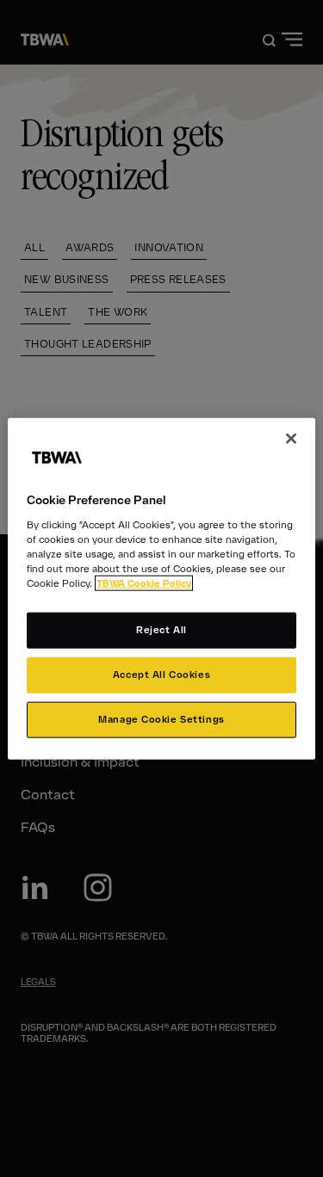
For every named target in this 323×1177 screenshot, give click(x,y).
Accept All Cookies (161, 674)
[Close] (291, 439)
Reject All (161, 630)
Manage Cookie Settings (161, 718)
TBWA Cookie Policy (143, 583)
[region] (161, 589)
